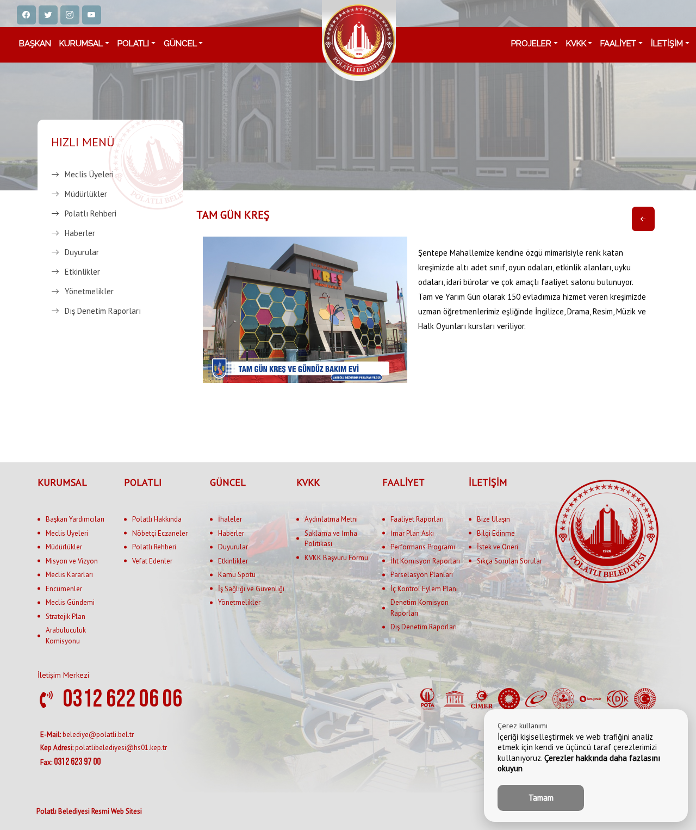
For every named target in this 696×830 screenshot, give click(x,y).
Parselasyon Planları (421, 574)
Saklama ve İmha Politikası (330, 539)
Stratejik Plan (65, 616)
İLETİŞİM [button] (667, 43)
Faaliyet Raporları (417, 519)
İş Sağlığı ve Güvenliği (251, 588)
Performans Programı (422, 547)
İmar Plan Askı (412, 533)
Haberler (80, 233)
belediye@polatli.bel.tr (87, 734)
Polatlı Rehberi (90, 213)
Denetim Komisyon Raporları (419, 608)
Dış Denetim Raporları (103, 311)
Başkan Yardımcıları (75, 519)
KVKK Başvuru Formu (336, 557)
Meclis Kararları (69, 574)
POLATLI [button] (133, 43)
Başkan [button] (35, 43)
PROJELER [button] (531, 43)
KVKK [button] (576, 43)
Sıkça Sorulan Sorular (509, 561)
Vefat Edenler (152, 561)
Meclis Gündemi (70, 602)
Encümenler (64, 588)
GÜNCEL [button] (180, 43)
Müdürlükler (86, 194)
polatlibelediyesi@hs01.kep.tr (103, 747)
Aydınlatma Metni (331, 519)
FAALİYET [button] (618, 43)
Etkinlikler (82, 272)
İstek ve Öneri (497, 547)
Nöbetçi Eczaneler (160, 533)
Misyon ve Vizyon (72, 561)
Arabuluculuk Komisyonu (66, 635)
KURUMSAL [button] (81, 43)
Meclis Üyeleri (89, 174)
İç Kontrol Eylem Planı (424, 588)
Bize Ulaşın (493, 519)
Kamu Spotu (237, 574)
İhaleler (230, 519)
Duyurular (82, 252)
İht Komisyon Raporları (425, 561)
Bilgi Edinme (496, 533)
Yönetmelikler (89, 291)
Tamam (541, 797)
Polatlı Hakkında (157, 519)
